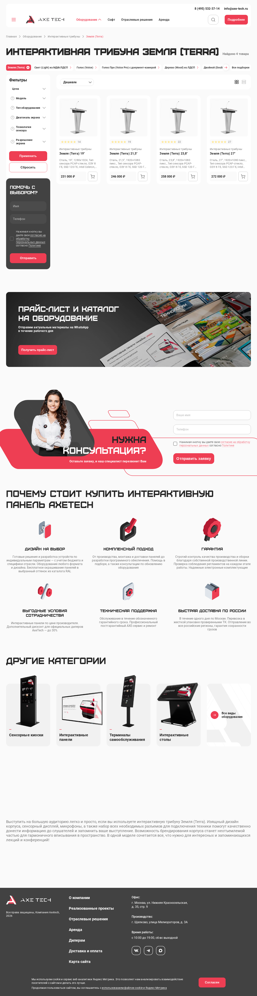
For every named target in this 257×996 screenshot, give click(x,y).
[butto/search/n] (213, 20)
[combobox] (77, 82)
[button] (94, 36)
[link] (207, 8)
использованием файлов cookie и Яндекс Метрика (134, 987)
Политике (35, 245)
